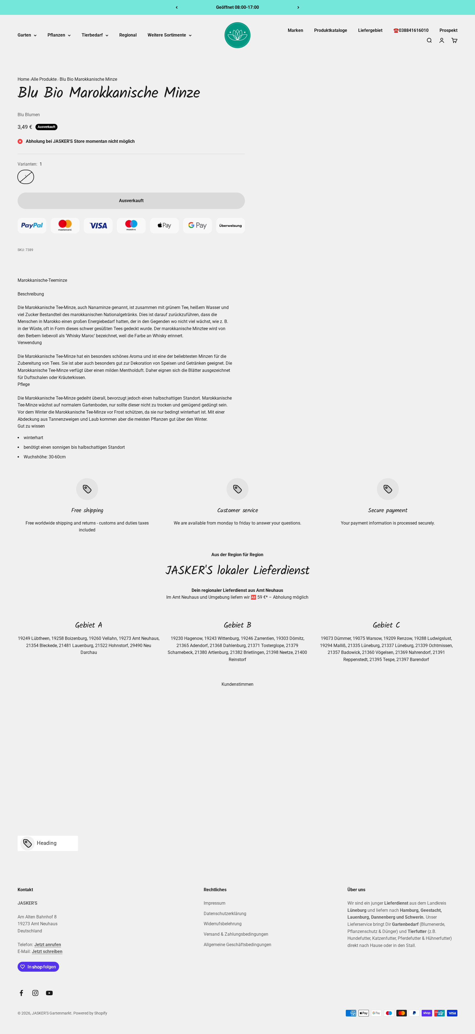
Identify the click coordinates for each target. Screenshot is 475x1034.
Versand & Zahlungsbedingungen (236, 934)
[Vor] (298, 7)
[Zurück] (177, 7)
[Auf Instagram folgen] (35, 993)
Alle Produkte (44, 79)
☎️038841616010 (411, 30)
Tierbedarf (92, 35)
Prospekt (448, 30)
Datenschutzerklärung (225, 913)
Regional (128, 35)
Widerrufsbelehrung (223, 923)
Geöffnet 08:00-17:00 (237, 7)
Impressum (214, 903)
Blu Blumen (29, 114)
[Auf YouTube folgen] (49, 993)
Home (23, 79)
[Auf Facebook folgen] (21, 993)
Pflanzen (56, 35)
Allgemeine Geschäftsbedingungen (237, 944)
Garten (24, 35)
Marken (295, 30)
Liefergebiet (370, 30)
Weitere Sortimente (167, 35)
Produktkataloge (330, 30)
